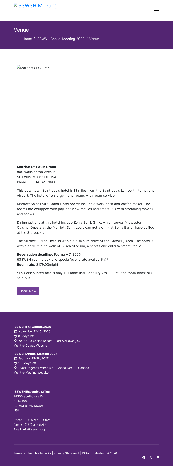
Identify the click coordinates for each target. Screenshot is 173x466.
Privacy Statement (66, 453)
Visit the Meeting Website (31, 372)
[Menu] (156, 10)
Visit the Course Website (30, 345)
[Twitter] (151, 457)
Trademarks (43, 453)
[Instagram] (158, 457)
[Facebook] (143, 457)
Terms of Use (23, 453)
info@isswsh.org (34, 429)
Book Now (28, 291)
